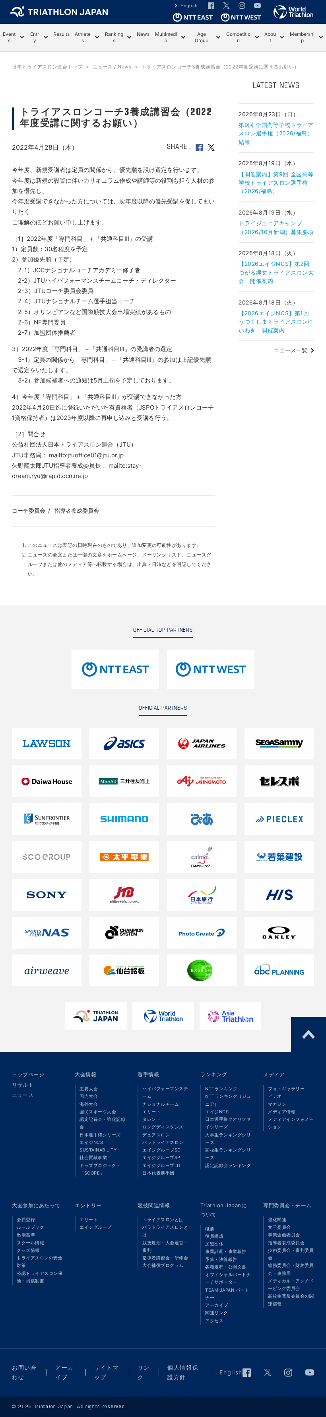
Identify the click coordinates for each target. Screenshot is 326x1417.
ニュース (22, 1095)
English (189, 5)
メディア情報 (281, 1111)
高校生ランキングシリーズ (228, 1153)
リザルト (22, 1084)
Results (61, 34)
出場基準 (26, 1234)
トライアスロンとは (163, 1219)
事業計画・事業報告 (225, 1251)
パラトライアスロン (163, 1142)
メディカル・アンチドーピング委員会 (291, 1284)
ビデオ (275, 1096)
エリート (151, 1111)
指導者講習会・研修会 (165, 1258)
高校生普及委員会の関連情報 (291, 1299)
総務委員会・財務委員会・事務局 (291, 1269)
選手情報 (148, 1074)
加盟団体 (214, 1244)
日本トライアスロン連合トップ (47, 67)
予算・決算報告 (221, 1259)
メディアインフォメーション (291, 1123)
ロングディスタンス (163, 1127)
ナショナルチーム (160, 1104)
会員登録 (26, 1219)
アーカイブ (216, 1305)
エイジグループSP (161, 1157)
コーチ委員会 (28, 510)
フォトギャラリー (286, 1088)
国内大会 (89, 1096)
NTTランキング (221, 1088)
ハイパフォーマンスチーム (165, 1092)
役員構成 (214, 1236)
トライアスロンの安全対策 (39, 1261)
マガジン (277, 1104)
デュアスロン (156, 1135)
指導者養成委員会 (76, 510)
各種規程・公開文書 (225, 1267)
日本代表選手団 (158, 1173)
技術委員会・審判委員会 (291, 1254)
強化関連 (277, 1219)
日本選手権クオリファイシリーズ (228, 1123)
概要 (209, 1229)
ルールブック (30, 1227)
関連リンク (216, 1313)
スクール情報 (30, 1242)
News (143, 34)
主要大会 (89, 1088)
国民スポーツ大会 (98, 1111)
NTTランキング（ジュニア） (228, 1100)
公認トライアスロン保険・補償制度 (39, 1277)
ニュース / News (112, 67)
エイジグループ (96, 1227)
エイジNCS (91, 1142)
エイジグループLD (161, 1165)
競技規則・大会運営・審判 (165, 1246)
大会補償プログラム (163, 1265)
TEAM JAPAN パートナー (227, 1293)
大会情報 (85, 1074)
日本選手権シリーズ (100, 1135)
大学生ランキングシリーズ (228, 1138)
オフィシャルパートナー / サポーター (228, 1278)
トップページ (28, 1074)
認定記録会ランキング (228, 1165)
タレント (151, 1119)
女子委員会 (279, 1227)
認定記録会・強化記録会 (102, 1123)
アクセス (214, 1320)
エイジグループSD (161, 1150)
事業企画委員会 (284, 1234)
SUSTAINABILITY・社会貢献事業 (100, 1153)
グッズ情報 (28, 1250)
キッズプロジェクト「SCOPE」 (100, 1169)
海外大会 (89, 1104)
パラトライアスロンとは (165, 1230)
